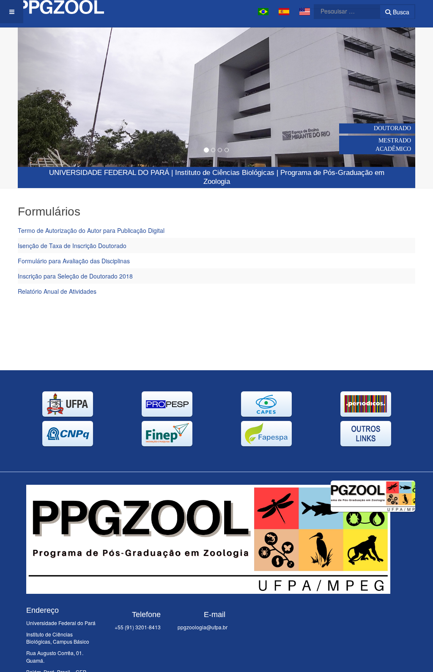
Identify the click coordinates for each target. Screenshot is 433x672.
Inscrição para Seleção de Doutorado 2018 (75, 276)
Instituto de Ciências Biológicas (224, 173)
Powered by (376, 522)
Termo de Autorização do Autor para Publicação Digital (91, 230)
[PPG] (61, 7)
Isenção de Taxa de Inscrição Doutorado (72, 245)
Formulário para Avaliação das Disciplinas (74, 261)
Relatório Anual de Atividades (57, 291)
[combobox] (342, 11)
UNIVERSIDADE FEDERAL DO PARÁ (109, 173)
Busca (400, 12)
